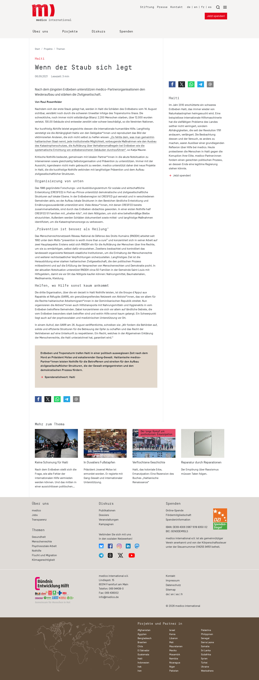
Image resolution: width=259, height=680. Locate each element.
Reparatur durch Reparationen (201, 462)
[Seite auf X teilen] (47, 399)
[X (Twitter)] (120, 555)
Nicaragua (174, 662)
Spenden (126, 31)
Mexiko (173, 650)
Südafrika (206, 654)
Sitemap (171, 589)
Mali (171, 642)
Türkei (204, 662)
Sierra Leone (207, 642)
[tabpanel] (56, 460)
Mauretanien (176, 646)
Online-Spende (174, 510)
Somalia (205, 646)
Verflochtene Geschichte (148, 462)
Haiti (174, 98)
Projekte (70, 31)
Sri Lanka (206, 650)
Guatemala (143, 654)
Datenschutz (173, 585)
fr (203, 6)
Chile (140, 646)
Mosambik (174, 654)
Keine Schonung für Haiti (51, 462)
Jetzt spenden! (216, 16)
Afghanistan (144, 630)
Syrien (204, 658)
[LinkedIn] (128, 546)
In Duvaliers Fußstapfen (99, 462)
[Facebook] (110, 546)
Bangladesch (145, 638)
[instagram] (119, 546)
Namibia (173, 658)
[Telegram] (101, 555)
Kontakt (176, 6)
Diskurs (98, 31)
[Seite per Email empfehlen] (76, 399)
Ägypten (142, 634)
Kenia (172, 634)
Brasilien (142, 642)
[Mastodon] (137, 546)
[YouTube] (131, 555)
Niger (172, 666)
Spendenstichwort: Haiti (60, 377)
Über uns (40, 31)
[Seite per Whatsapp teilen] (57, 399)
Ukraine (205, 666)
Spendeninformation (178, 519)
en (196, 6)
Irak (139, 666)
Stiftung (147, 6)
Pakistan (173, 670)
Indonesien (143, 662)
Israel (172, 630)
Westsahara (207, 670)
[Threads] (110, 555)
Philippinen (207, 634)
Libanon (173, 638)
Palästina (206, 630)
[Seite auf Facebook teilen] (38, 399)
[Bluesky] (101, 546)
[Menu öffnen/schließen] (221, 7)
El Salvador (143, 650)
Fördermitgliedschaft (178, 515)
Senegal (205, 638)
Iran (140, 670)
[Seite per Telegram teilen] (66, 399)
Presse (162, 6)
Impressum (173, 580)
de (188, 6)
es (210, 6)
